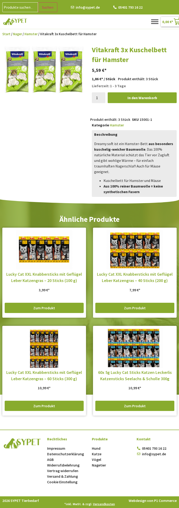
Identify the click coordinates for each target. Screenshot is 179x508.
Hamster (31, 34)
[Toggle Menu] (154, 21)
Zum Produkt (44, 308)
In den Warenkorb (142, 97)
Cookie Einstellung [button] (62, 482)
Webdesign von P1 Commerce (153, 500)
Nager (17, 34)
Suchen (47, 7)
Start (6, 34)
